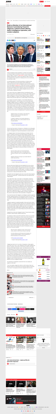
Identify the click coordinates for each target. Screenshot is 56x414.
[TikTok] (45, 36)
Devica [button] (47, 337)
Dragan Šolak (20, 75)
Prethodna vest (11, 297)
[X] (42, 36)
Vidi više (43, 347)
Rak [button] (43, 337)
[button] (32, 34)
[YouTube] (43, 36)
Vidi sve (43, 226)
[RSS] (47, 36)
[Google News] (49, 36)
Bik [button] (39, 337)
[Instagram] (40, 36)
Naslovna (8, 20)
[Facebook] (38, 36)
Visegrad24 (17, 85)
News (11, 20)
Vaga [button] (49, 337)
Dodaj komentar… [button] (12, 363)
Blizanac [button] (41, 337)
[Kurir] (8, 1)
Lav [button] (45, 337)
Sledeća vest (31, 297)
